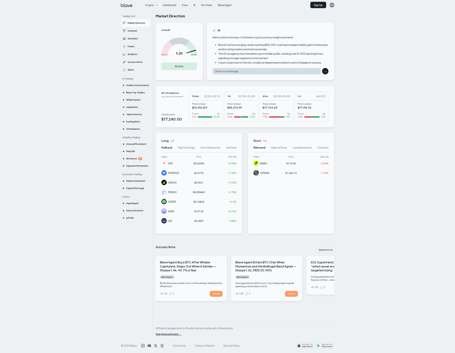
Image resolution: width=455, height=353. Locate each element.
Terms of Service (205, 345)
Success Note (135, 62)
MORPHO (173, 172)
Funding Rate (133, 121)
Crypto (149, 5)
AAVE (171, 211)
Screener (132, 30)
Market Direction (136, 23)
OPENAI (264, 172)
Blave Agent (225, 5)
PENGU (172, 192)
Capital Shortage (135, 188)
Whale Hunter (133, 99)
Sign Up (318, 5)
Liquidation (132, 107)
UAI (170, 220)
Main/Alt (130, 151)
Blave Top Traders (135, 92)
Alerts (131, 70)
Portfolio (206, 5)
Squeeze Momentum (137, 166)
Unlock (216, 293)
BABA (263, 163)
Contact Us (179, 345)
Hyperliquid (132, 203)
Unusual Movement (136, 144)
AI (194, 5)
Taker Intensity (134, 114)
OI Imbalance (133, 129)
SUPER (172, 201)
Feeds (131, 46)
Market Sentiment (135, 181)
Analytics (132, 54)
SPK (170, 163)
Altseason (133, 158)
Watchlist (133, 38)
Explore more (326, 249)
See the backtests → (168, 334)
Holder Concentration (137, 85)
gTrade (130, 218)
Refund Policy (231, 345)
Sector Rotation (134, 210)
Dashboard (169, 5)
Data (185, 5)
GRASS (172, 182)
